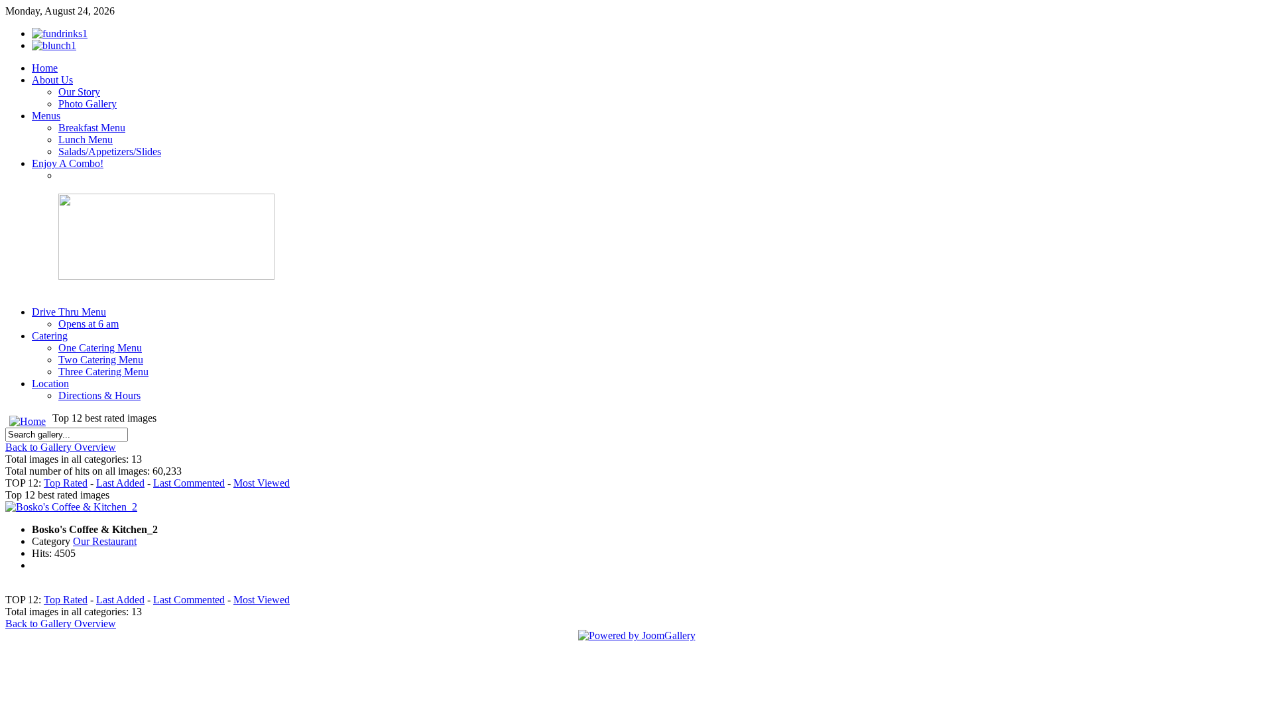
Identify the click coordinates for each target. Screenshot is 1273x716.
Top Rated (66, 483)
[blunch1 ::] (54, 45)
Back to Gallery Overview (60, 447)
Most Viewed (261, 483)
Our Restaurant (105, 541)
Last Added (120, 483)
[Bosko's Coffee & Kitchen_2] (71, 506)
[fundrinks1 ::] (60, 33)
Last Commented (189, 483)
